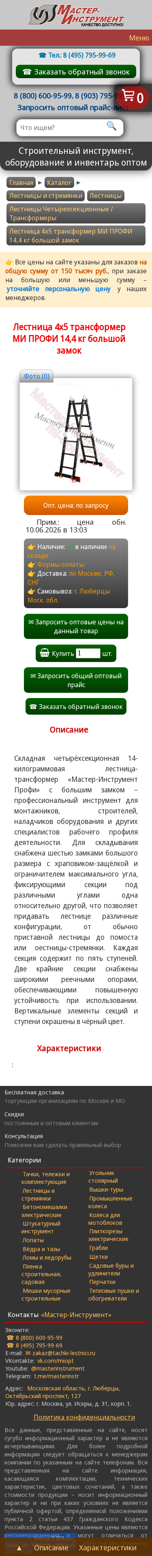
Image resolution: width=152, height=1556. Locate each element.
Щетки (98, 1256)
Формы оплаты (60, 564)
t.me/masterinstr (56, 1376)
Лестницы (106, 195)
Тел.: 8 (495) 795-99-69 (82, 55)
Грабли (98, 1247)
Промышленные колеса (110, 1202)
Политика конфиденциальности (84, 1417)
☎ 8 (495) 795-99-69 (34, 1345)
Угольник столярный (103, 1176)
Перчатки (102, 1281)
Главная (21, 182)
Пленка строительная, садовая (41, 1274)
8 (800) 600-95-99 (43, 95)
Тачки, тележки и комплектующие (45, 1178)
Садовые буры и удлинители (111, 1269)
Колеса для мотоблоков (105, 1218)
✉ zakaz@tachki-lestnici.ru (60, 1353)
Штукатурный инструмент (40, 1227)
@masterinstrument (58, 1368)
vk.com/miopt (55, 1360)
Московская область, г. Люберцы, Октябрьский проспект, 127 (62, 1392)
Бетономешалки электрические (44, 1210)
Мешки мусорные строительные (46, 1294)
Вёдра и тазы (41, 1249)
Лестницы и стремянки (45, 195)
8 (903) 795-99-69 (104, 95)
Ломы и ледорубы (47, 1257)
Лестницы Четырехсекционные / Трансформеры (61, 213)
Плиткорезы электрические (108, 1235)
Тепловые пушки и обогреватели (113, 1294)
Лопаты (33, 1240)
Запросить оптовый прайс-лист (73, 107)
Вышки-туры (106, 1189)
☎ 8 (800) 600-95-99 (34, 1337)
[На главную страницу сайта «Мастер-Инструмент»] (76, 15)
